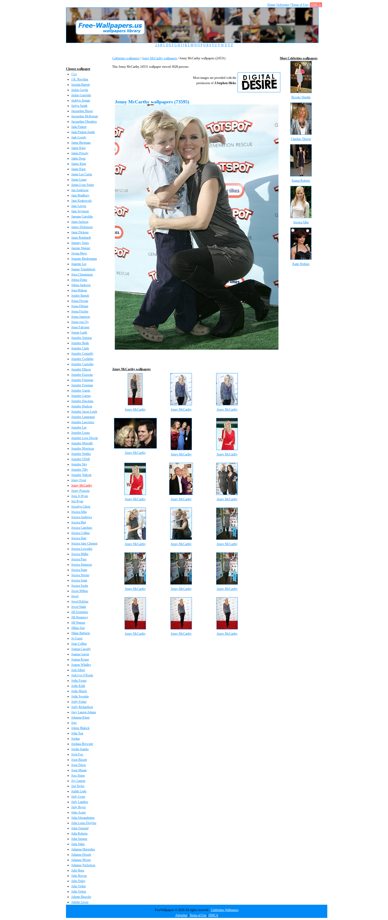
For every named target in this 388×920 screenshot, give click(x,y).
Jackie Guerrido (81, 95)
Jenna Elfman (79, 306)
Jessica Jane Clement (84, 543)
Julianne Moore (81, 860)
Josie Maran (79, 770)
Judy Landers (79, 802)
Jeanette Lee (78, 264)
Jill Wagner (78, 622)
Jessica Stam (79, 570)
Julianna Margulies (83, 849)
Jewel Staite (78, 607)
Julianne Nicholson (83, 865)
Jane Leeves (78, 206)
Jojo (74, 723)
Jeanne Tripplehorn (83, 269)
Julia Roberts (79, 833)
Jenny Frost (78, 480)
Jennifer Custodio (82, 364)
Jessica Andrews (81, 517)
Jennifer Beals (80, 343)
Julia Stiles (78, 844)
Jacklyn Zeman (80, 100)
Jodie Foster (79, 680)
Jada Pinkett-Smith (83, 132)
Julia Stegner (79, 839)
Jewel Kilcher (79, 601)
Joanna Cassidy (81, 649)
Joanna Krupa (80, 659)
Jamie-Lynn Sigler (82, 185)
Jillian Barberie (80, 633)
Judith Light (78, 791)
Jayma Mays (79, 253)
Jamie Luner (79, 179)
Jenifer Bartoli (80, 295)
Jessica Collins (80, 533)
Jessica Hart (78, 538)
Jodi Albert (78, 670)
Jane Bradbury (80, 195)
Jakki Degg (78, 158)
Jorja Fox (77, 754)
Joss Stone (78, 775)
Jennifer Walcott (81, 475)
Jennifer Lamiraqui (83, 417)
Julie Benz (77, 870)
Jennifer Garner (81, 396)
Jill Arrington (79, 612)
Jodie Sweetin (80, 696)
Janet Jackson (79, 222)
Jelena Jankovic (81, 285)
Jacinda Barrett (80, 84)
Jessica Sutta (79, 580)
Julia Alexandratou (82, 818)
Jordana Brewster (82, 744)
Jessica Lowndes (81, 549)
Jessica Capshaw (81, 527)
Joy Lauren (78, 781)
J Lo (74, 74)
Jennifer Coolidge (82, 359)
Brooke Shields (301, 97)
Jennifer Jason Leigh (84, 411)
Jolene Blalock (80, 728)
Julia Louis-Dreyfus (83, 823)
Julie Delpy (78, 881)
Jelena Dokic (79, 280)
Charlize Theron (301, 139)
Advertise (283, 5)
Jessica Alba (79, 512)
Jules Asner (78, 812)
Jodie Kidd (78, 686)
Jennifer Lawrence (82, 422)
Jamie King (78, 169)
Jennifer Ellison (81, 369)
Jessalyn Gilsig (80, 506)
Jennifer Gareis (80, 390)
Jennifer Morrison (82, 448)
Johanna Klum (80, 717)
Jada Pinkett (78, 127)
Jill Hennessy (79, 617)
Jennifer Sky (79, 464)
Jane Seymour (80, 211)
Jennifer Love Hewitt (84, 438)
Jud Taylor (77, 786)
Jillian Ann (78, 628)
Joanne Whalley (81, 665)
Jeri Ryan (77, 501)
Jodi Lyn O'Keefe (82, 675)
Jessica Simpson (81, 564)
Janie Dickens (80, 232)
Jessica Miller (79, 554)
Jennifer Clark (80, 348)
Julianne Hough (81, 854)
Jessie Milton (79, 591)
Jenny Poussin (80, 491)
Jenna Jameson (80, 317)
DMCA (316, 5)
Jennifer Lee (79, 427)
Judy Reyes (78, 807)
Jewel (74, 596)
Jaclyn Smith (79, 106)
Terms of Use (299, 5)
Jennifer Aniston (81, 338)
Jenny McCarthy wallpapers (159, 58)
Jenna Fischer (79, 311)
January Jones (80, 243)
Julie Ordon (78, 891)
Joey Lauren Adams (83, 712)
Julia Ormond (79, 828)
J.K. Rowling (79, 79)
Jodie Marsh (79, 691)
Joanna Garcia (80, 654)
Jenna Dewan (79, 301)
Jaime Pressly (79, 153)
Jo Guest (76, 638)
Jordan (75, 738)
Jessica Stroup (80, 575)
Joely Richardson (82, 707)
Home (271, 5)
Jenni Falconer (80, 327)
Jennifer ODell (80, 459)
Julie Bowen (79, 876)
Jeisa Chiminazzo (82, 274)
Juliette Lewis (79, 902)
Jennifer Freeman (82, 385)
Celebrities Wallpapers (225, 910)
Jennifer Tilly (79, 469)
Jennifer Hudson (81, 406)
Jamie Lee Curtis (81, 174)
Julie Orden (78, 886)
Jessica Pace (79, 559)
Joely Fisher (79, 702)
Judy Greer (78, 796)
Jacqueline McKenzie (84, 116)
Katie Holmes (301, 264)
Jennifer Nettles (81, 454)
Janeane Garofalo (82, 216)
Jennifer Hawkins (82, 401)
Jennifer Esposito (82, 375)
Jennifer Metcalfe (82, 443)
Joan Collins (79, 644)
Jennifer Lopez (80, 433)
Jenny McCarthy (81, 485)
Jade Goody (78, 137)
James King (78, 164)
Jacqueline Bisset (82, 111)
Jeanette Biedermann (84, 259)
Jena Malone (79, 290)
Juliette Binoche (81, 897)
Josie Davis (78, 765)
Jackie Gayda (79, 90)
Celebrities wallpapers (126, 58)
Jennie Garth (79, 332)
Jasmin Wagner (80, 248)
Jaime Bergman (81, 142)
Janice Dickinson (82, 227)
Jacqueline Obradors (84, 121)
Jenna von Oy (80, 322)
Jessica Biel (78, 522)
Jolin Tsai (77, 733)
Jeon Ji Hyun (79, 496)
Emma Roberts (301, 180)
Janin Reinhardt (81, 237)
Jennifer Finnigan (82, 380)
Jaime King (78, 148)
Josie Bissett (79, 760)
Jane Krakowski (81, 201)
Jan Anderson (79, 190)
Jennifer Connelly (82, 353)
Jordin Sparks (80, 749)
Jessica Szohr (79, 585)
